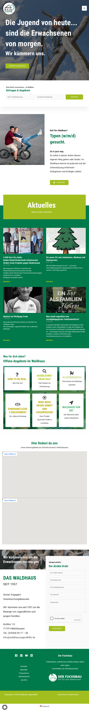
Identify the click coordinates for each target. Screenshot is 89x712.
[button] (5, 707)
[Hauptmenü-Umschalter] (84, 8)
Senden (74, 97)
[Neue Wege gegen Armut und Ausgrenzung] (44, 398)
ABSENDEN (57, 628)
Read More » (6, 281)
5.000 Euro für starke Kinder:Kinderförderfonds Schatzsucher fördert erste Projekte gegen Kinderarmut (21, 260)
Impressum (62, 694)
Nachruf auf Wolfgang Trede (15, 316)
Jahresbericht (24, 676)
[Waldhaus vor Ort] (71, 403)
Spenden (23, 670)
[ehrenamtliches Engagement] (18, 404)
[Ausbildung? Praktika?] (44, 371)
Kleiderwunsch (72, 377)
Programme (24, 673)
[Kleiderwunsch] (72, 373)
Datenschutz (73, 694)
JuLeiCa (24, 680)
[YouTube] (26, 655)
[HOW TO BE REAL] (17, 375)
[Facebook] (16, 655)
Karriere (24, 666)
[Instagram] (21, 655)
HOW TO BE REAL (17, 379)
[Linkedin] (31, 655)
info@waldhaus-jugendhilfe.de (19, 637)
